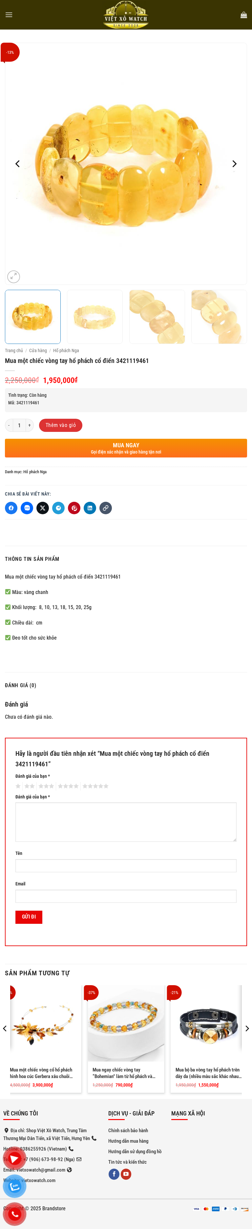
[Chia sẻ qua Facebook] (11, 508)
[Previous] (18, 163)
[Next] (234, 163)
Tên (18, 853)
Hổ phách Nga (66, 350)
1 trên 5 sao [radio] (17, 786)
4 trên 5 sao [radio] (67, 786)
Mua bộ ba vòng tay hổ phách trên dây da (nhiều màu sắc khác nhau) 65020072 (208, 1073)
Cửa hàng (38, 350)
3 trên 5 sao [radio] (45, 786)
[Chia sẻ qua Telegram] (58, 508)
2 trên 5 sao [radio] (28, 786)
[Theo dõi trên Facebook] (114, 1174)
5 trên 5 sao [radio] (94, 786)
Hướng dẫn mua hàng (128, 1141)
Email (20, 884)
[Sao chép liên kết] (105, 508)
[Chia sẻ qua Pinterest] (74, 508)
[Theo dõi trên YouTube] (126, 1174)
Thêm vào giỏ (61, 425)
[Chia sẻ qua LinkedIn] (90, 508)
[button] (9, 15)
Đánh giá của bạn (32, 776)
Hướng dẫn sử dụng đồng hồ (135, 1152)
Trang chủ (14, 350)
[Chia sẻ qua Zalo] (27, 508)
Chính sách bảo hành (128, 1131)
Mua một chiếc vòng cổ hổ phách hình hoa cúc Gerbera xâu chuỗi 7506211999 (41, 1073)
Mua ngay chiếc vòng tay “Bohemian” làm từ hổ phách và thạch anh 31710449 (122, 1073)
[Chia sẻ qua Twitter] (42, 508)
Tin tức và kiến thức (127, 1162)
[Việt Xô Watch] (126, 15)
